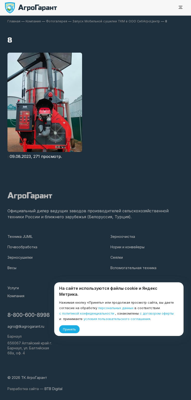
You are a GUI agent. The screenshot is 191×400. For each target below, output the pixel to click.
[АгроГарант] (31, 7)
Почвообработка (22, 247)
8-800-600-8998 (28, 315)
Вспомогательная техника (133, 268)
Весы (11, 268)
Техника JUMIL (20, 236)
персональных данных (116, 308)
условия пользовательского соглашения (117, 319)
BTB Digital (53, 389)
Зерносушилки (20, 257)
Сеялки (116, 257)
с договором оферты (157, 313)
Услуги (13, 288)
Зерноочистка (122, 236)
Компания (15, 296)
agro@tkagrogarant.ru (25, 326)
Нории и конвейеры (127, 247)
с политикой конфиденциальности (86, 313)
